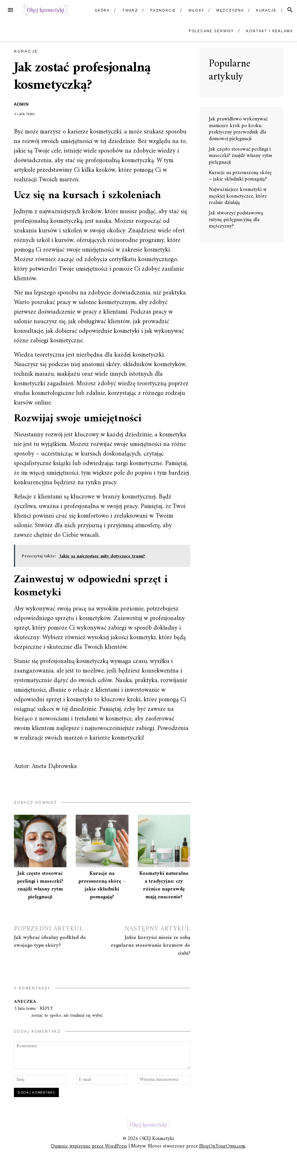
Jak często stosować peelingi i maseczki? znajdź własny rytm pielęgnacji (40, 885)
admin (21, 104)
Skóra (102, 10)
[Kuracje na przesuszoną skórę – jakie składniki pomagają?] (102, 841)
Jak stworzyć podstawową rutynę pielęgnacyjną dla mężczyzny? (236, 220)
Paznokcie (163, 10)
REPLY (46, 1009)
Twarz (130, 10)
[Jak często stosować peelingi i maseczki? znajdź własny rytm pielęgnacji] (40, 841)
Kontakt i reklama (269, 31)
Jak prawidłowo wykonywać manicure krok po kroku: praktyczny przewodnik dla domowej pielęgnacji (238, 129)
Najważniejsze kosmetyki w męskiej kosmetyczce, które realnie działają (238, 196)
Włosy (196, 10)
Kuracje (266, 10)
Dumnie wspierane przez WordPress (89, 1146)
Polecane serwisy (211, 31)
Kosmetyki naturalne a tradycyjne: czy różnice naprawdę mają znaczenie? (164, 885)
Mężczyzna (230, 10)
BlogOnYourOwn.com (222, 1146)
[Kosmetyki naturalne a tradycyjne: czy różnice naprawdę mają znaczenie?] (164, 841)
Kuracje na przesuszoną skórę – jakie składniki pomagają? (102, 885)
